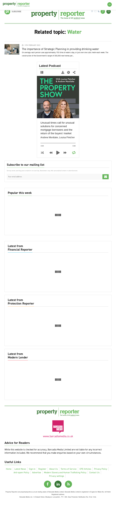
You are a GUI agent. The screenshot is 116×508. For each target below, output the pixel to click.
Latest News (20, 468)
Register (42, 468)
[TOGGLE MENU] (108, 11)
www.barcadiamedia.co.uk (58, 436)
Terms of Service (69, 468)
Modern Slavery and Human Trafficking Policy (65, 472)
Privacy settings (56, 476)
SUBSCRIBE (16, 11)
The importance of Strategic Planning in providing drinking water (60, 49)
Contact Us (94, 472)
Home (8, 468)
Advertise (36, 472)
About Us (53, 468)
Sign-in (32, 468)
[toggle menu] (109, 4)
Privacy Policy (100, 468)
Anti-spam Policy (21, 472)
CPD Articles (85, 468)
